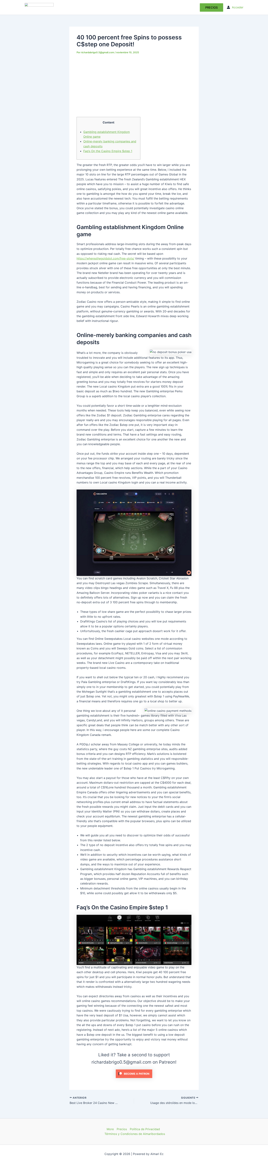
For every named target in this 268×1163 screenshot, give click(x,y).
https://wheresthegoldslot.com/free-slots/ (105, 258)
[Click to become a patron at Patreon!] (134, 1073)
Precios (122, 1129)
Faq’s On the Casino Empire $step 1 (107, 151)
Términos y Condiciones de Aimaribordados (134, 1134)
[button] (211, 7)
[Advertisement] (134, 85)
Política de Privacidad (145, 1129)
